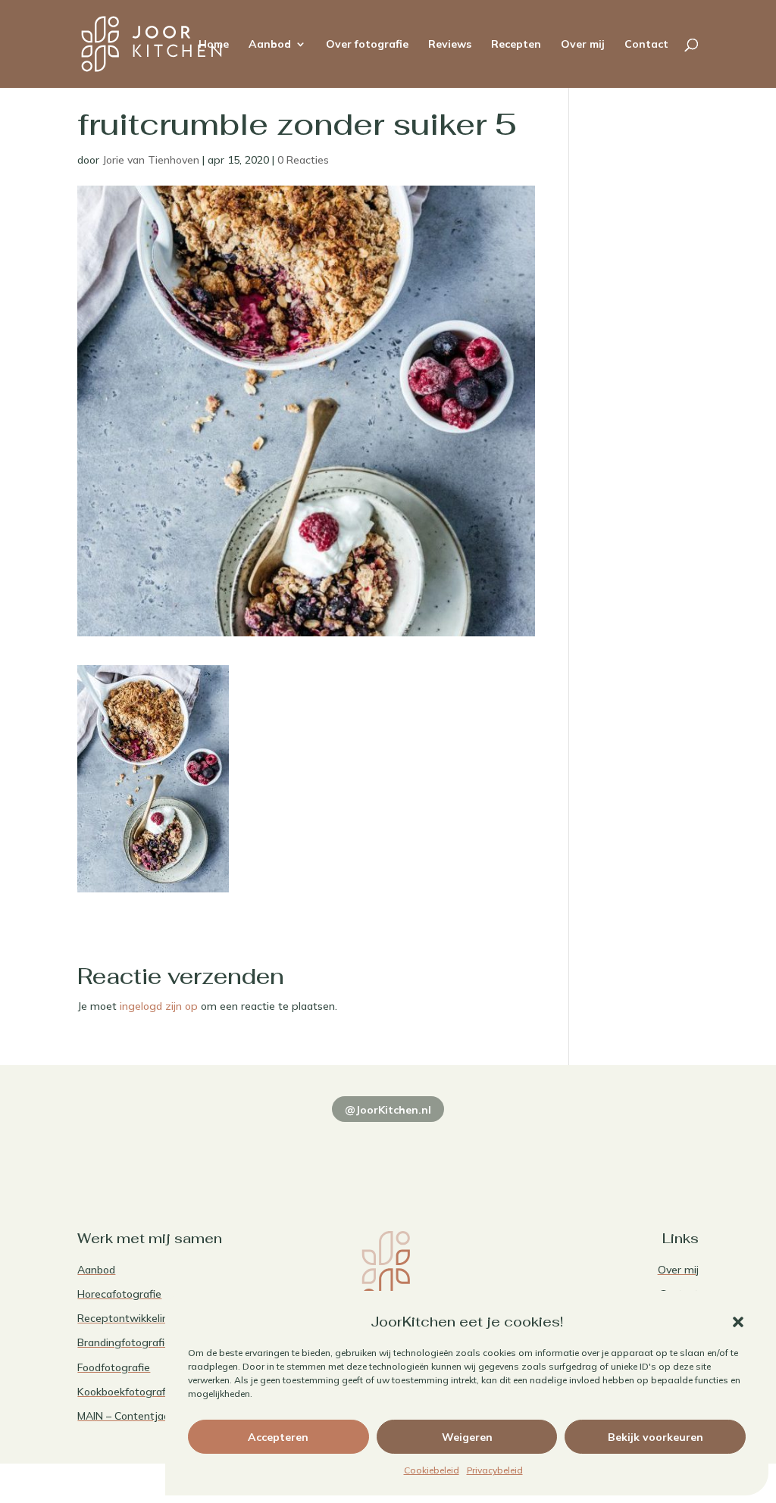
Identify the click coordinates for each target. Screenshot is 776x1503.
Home (214, 45)
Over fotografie (367, 45)
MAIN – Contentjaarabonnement (156, 1416)
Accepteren (278, 1437)
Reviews (449, 45)
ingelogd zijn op (159, 1006)
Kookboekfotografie (125, 1391)
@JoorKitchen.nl (388, 1110)
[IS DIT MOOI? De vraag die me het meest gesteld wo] (136, 1149)
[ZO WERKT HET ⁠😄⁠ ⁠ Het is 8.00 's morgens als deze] (388, 1149)
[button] (738, 1322)
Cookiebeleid (431, 1470)
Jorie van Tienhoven (150, 160)
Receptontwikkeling (126, 1318)
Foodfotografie (113, 1367)
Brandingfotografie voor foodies (155, 1342)
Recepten (516, 45)
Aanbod (270, 45)
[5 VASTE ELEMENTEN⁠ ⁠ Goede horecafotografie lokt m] (639, 1149)
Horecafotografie (119, 1294)
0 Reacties (303, 160)
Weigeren (467, 1437)
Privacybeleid (495, 1470)
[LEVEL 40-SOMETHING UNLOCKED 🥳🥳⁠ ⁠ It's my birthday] (262, 1149)
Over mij (583, 45)
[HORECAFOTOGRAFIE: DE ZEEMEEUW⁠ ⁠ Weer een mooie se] (514, 1149)
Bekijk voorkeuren (655, 1437)
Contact (646, 45)
